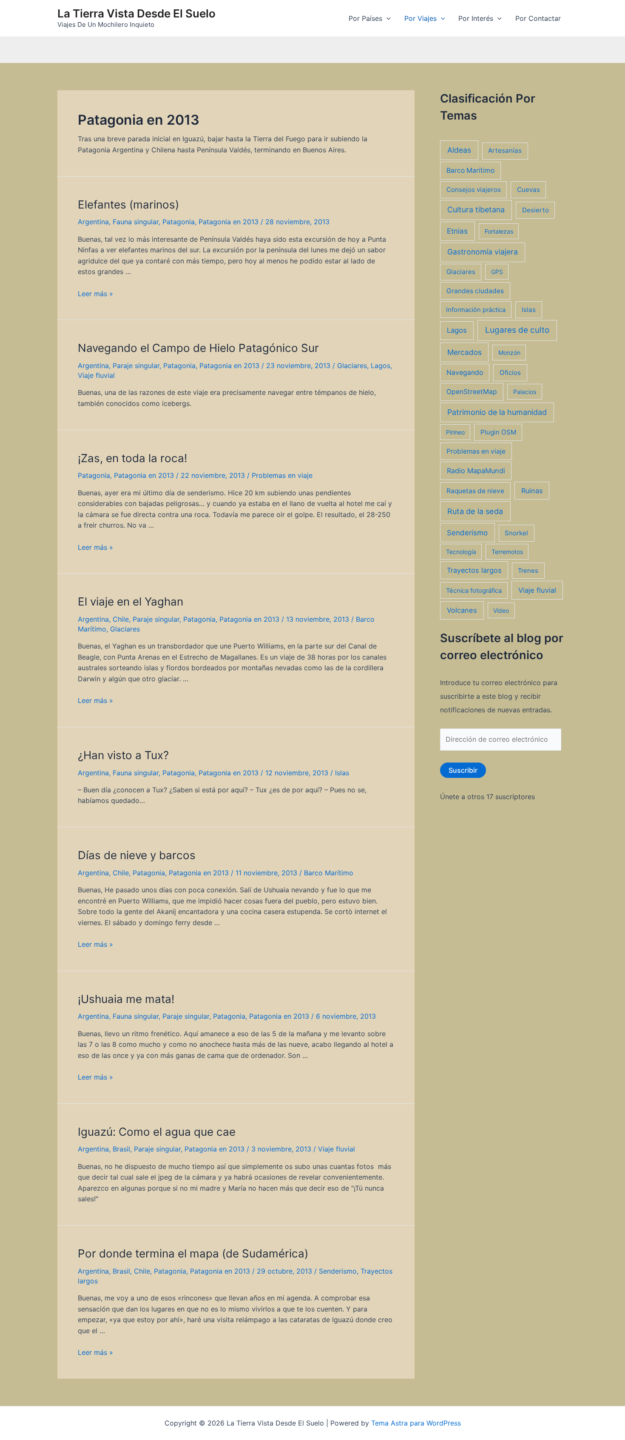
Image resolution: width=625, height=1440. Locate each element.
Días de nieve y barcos (137, 855)
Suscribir (463, 770)
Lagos (380, 365)
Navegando (464, 373)
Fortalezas (499, 231)
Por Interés (475, 18)
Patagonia (178, 221)
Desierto (535, 210)
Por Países (365, 18)
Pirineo (455, 432)
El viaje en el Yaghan (130, 601)
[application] (386, 18)
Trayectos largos (474, 570)
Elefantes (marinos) (128, 204)
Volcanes (462, 610)
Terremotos (507, 551)
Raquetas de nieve (475, 491)
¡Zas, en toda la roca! (132, 458)
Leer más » (95, 293)
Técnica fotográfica (474, 590)
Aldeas (459, 150)
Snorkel (516, 533)
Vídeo (501, 610)
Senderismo (338, 1271)
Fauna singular (136, 221)
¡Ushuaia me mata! (126, 999)
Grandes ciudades (475, 291)
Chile (121, 619)
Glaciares (352, 365)
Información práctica (476, 310)
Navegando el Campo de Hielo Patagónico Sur (198, 347)
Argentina (93, 221)
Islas (342, 773)
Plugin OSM (498, 432)
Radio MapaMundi (476, 470)
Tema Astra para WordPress (416, 1423)
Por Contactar (538, 18)
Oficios (510, 373)
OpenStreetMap (471, 392)
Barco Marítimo (328, 873)
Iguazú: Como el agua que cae (157, 1131)
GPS (497, 271)
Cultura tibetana (476, 209)
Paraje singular (136, 365)
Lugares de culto (517, 330)
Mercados (464, 352)
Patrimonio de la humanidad (497, 412)
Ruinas (532, 490)
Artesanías (505, 150)
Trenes (528, 570)
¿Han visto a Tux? (123, 755)
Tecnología (461, 551)
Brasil (121, 1149)
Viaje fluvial (96, 375)
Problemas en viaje (282, 475)
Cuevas (528, 190)
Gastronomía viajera (482, 251)
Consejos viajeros (473, 190)
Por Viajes (420, 18)
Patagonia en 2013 (229, 221)
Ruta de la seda (475, 511)
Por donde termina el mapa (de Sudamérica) (193, 1253)
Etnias (457, 230)
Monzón (509, 352)
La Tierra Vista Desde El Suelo (136, 13)
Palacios (524, 391)
